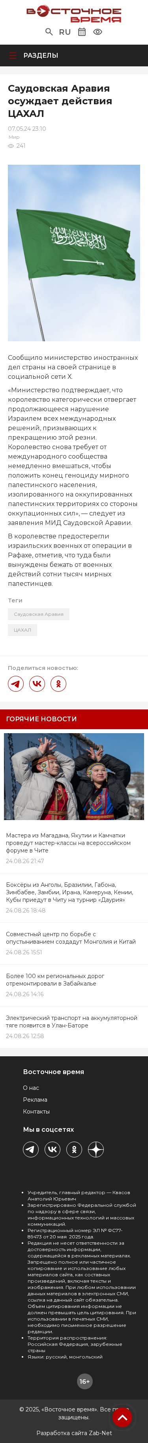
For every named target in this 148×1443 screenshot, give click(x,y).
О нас (31, 1087)
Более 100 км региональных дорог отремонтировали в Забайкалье (55, 980)
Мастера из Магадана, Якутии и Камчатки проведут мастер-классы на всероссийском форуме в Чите (68, 843)
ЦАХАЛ (22, 630)
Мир (14, 137)
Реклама (35, 1099)
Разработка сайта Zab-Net (74, 1433)
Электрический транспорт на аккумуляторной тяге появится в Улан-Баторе (71, 1021)
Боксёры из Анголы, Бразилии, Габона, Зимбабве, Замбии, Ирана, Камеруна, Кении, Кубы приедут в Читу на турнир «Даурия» (69, 892)
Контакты (36, 1111)
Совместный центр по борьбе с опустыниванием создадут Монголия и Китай (71, 938)
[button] (49, 32)
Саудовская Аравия (39, 614)
